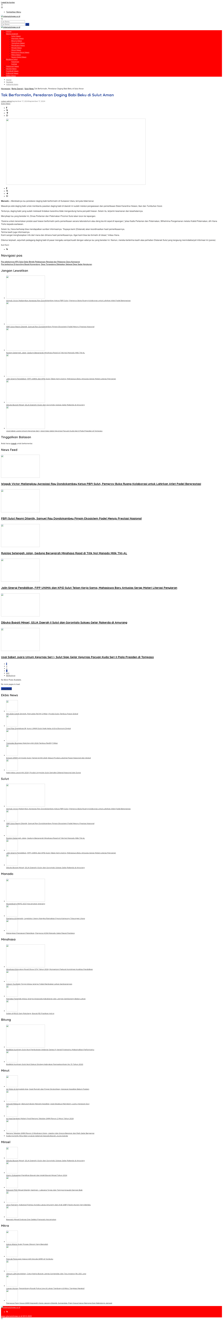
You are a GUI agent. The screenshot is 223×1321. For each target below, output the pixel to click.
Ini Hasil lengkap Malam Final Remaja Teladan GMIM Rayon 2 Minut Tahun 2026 (40, 1118)
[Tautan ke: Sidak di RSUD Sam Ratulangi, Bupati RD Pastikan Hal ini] (12, 1010)
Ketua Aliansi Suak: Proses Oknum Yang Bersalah (27, 1244)
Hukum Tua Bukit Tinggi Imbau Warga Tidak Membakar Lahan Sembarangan (39, 984)
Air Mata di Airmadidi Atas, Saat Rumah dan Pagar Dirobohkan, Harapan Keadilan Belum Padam (47, 1089)
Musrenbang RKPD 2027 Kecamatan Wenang (25, 904)
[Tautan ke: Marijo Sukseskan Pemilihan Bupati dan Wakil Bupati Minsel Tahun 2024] (12, 1172)
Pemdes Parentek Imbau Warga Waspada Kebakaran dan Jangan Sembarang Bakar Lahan (46, 999)
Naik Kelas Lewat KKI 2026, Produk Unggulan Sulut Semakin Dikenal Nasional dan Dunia (43, 772)
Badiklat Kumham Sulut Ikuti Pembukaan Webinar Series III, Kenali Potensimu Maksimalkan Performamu (50, 1049)
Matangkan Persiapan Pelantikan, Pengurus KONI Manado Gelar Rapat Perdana (40, 933)
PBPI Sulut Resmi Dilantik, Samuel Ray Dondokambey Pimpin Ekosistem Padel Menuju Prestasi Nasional (50, 326)
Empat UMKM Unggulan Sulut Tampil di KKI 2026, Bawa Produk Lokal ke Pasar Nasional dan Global (48, 758)
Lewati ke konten (8, 2)
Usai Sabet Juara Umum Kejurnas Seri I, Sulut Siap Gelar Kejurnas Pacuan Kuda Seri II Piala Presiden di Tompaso (54, 431)
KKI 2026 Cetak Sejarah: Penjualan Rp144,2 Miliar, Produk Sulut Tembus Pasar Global (42, 714)
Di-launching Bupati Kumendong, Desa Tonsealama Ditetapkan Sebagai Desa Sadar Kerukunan (46, 264)
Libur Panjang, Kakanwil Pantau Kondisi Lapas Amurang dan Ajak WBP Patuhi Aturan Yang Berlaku (48, 1205)
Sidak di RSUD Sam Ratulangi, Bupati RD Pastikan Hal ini (30, 1013)
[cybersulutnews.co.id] (10, 16)
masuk (13, 443)
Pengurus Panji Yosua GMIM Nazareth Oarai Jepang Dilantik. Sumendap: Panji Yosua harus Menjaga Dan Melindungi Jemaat (59, 1303)
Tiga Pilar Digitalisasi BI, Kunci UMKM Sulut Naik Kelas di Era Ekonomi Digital (38, 728)
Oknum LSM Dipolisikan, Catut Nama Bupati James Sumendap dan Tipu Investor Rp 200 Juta (46, 1273)
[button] (27, 24)
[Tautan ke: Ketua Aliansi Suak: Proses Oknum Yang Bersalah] (12, 1241)
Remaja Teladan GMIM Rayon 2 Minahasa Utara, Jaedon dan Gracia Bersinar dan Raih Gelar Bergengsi (50, 1133)
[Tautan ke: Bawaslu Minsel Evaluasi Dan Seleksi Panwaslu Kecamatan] (12, 1216)
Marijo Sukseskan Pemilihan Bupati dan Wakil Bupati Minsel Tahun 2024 (36, 1175)
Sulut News (5, 103)
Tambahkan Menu (13, 12)
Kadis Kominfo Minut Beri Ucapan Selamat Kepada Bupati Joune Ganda (37, 1136)
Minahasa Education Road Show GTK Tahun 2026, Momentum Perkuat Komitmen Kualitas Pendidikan (49, 969)
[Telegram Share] (7, 113)
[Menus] (2, 5)
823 (7, 673)
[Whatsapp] (7, 115)
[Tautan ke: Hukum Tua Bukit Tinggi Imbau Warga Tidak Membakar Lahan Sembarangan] (12, 981)
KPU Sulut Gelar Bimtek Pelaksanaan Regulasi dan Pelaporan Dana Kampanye (40, 261)
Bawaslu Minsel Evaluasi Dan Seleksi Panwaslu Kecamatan (31, 1219)
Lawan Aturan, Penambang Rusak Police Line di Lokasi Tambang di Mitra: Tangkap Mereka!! (45, 1288)
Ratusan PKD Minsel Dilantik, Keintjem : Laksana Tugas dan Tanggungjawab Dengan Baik (44, 1190)
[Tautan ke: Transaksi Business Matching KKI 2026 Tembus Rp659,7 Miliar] (12, 740)
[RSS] (7, 249)
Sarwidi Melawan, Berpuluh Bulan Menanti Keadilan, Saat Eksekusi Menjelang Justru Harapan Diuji (47, 1104)
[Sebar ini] (6, 107)
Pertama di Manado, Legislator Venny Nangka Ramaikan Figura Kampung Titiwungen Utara (45, 918)
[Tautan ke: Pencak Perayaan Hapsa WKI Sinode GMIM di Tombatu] (12, 1256)
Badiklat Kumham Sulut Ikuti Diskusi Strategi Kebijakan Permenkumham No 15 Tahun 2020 (44, 1064)
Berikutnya (10, 675)
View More (6, 689)
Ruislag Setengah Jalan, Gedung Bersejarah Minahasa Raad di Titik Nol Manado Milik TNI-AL (45, 352)
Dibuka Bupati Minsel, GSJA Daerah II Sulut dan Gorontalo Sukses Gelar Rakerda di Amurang (45, 405)
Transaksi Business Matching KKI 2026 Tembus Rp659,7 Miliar (32, 743)
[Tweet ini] (7, 110)
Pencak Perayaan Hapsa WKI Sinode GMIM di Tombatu (29, 1259)
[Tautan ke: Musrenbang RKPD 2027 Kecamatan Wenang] (25, 901)
